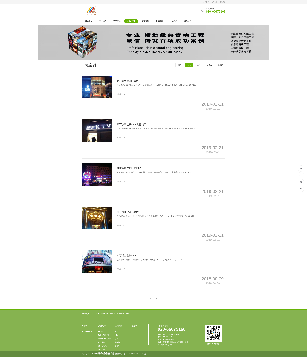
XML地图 (143, 354)
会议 (198, 65)
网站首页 (88, 21)
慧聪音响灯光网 (123, 314)
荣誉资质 (145, 21)
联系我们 (222, 2)
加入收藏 (214, 2)
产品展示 (117, 21)
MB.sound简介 (87, 331)
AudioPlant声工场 (104, 331)
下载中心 (173, 21)
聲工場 (94, 314)
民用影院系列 (103, 346)
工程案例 (131, 21)
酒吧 (179, 65)
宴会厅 (220, 65)
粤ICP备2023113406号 (131, 354)
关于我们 (206, 2)
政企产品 (101, 349)
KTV (189, 65)
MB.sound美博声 (104, 339)
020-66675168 (301, 168)
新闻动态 (159, 21)
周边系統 (101, 342)
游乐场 (209, 65)
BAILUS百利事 (103, 335)
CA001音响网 (103, 314)
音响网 (112, 314)
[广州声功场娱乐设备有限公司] (112, 9)
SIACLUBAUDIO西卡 (106, 353)
